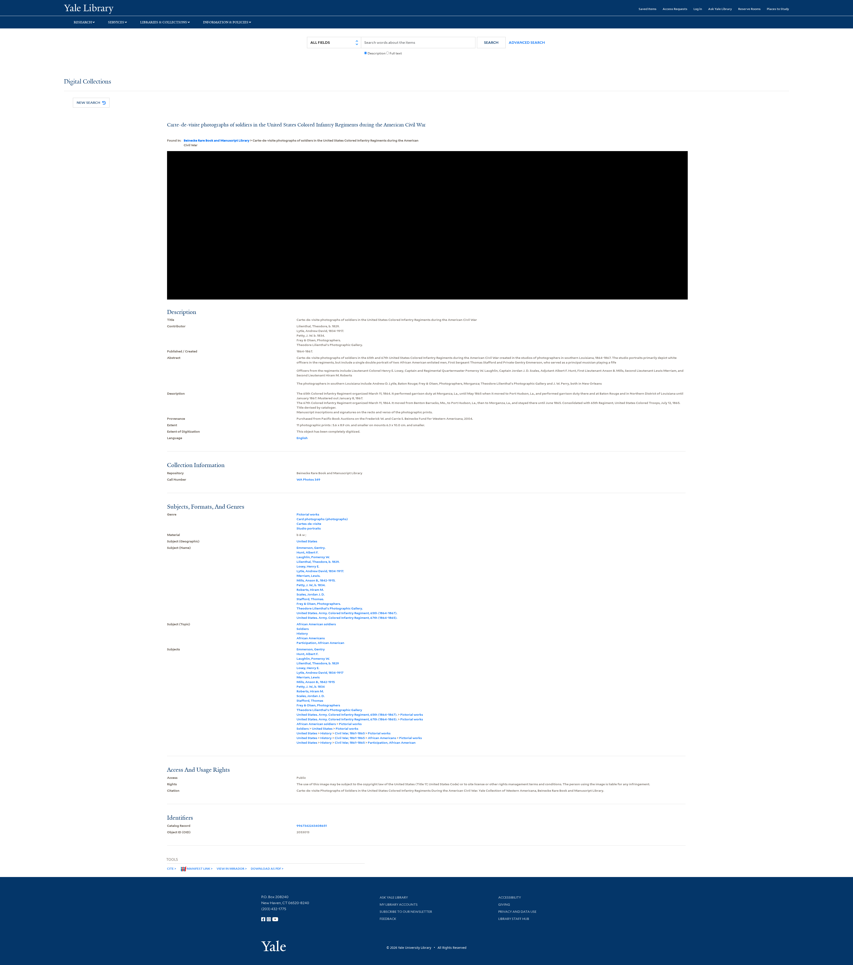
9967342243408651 (312, 825)
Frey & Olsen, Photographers (318, 705)
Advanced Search (527, 42)
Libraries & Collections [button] (163, 22)
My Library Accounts (399, 904)
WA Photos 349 (308, 479)
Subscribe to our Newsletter (406, 911)
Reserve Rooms (749, 9)
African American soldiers (316, 624)
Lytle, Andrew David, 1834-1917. (320, 571)
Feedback (388, 919)
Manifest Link (198, 868)
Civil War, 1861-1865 (350, 733)
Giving (504, 904)
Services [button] (116, 22)
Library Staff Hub (513, 919)
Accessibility (509, 897)
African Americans (311, 638)
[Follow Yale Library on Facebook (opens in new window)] (263, 919)
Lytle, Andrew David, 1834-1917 (320, 672)
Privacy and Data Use (517, 911)
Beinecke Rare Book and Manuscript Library (216, 140)
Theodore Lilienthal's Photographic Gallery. (330, 608)
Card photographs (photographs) (322, 519)
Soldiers (303, 629)
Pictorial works (308, 514)
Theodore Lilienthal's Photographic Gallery (329, 710)
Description (376, 53)
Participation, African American (320, 643)
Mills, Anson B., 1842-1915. (316, 580)
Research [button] (83, 22)
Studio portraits (309, 528)
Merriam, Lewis (308, 677)
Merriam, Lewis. (308, 575)
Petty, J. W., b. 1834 (311, 686)
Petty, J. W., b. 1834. (311, 585)
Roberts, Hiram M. (310, 589)
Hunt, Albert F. (307, 552)
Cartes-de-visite (309, 523)
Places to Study (778, 9)
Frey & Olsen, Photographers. (319, 603)
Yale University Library (118, 8)
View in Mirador (230, 868)
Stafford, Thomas (310, 700)
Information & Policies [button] (225, 22)
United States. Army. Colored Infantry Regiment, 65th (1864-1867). (347, 613)
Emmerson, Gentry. (311, 547)
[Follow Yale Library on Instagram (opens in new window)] (269, 919)
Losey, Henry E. (308, 566)
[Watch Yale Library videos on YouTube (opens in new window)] (275, 919)
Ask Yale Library (720, 9)
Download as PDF (266, 868)
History (302, 633)
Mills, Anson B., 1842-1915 (316, 682)
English (302, 438)
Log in (698, 9)
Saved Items (647, 9)
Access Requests (675, 9)
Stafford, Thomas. (310, 599)
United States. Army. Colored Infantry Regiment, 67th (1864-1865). (347, 617)
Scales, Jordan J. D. (311, 594)
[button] (491, 42)
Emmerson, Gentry (311, 649)
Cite (170, 868)
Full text (396, 53)
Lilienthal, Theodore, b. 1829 (318, 663)
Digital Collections (87, 81)
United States (307, 541)
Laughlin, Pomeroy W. (313, 557)
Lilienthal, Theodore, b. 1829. (318, 561)
